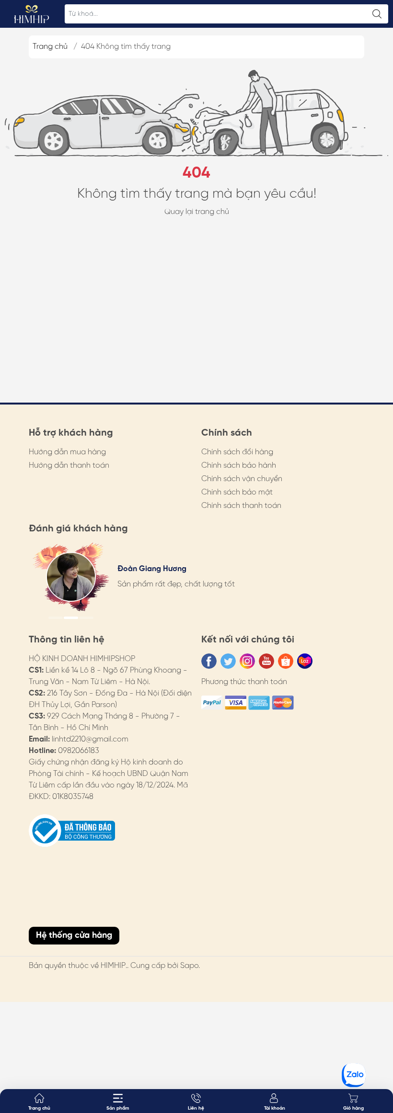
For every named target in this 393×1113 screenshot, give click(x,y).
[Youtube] (266, 661)
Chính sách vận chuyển (241, 479)
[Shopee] (285, 661)
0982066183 (78, 751)
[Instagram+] (247, 661)
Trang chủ (50, 47)
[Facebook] (209, 661)
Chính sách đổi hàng (237, 452)
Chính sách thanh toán (241, 506)
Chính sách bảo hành (238, 465)
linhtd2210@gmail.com (90, 739)
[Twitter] (228, 661)
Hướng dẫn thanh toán (69, 465)
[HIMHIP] (32, 14)
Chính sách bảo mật (237, 492)
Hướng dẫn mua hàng (67, 452)
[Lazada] (304, 661)
